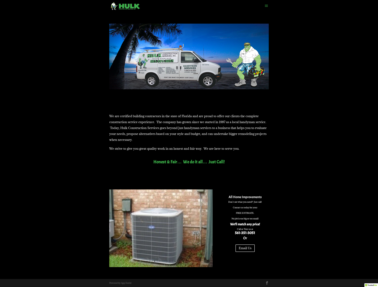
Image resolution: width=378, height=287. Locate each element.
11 (172, 261)
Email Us (245, 248)
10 (169, 261)
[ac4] (161, 266)
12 (174, 261)
